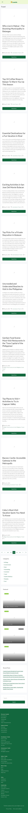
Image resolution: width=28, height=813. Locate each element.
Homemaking (7, 484)
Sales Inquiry (3, 786)
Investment (15, 52)
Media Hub (3, 772)
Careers (2, 720)
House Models (4, 728)
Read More (14, 57)
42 (14, 552)
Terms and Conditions (17, 808)
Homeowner (3, 780)
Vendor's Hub (4, 796)
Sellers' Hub (3, 758)
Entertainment (15, 254)
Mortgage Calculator (5, 751)
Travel (19, 52)
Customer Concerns (5, 788)
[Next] (23, 552)
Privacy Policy (9, 808)
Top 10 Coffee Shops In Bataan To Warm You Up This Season (13, 82)
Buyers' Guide (4, 738)
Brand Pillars (3, 717)
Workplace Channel (5, 795)
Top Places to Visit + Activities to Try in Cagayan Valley (11, 401)
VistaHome (3, 749)
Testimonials (3, 719)
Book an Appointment (5, 742)
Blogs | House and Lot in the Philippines (12, 367)
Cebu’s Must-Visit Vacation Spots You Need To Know (13, 513)
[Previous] (2, 552)
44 (20, 552)
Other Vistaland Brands (6, 722)
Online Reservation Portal (6, 743)
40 (8, 552)
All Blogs (6, 562)
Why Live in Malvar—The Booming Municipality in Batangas (13, 29)
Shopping (6, 579)
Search (14, 702)
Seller (2, 782)
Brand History (4, 715)
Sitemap (2, 793)
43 (17, 552)
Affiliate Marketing (4, 770)
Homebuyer (3, 779)
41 (11, 552)
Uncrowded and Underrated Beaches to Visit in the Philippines (12, 286)
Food (13, 104)
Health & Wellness (8, 576)
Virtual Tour (3, 740)
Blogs (2, 769)
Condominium (4, 732)
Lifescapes (3, 727)
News (5, 567)
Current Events (7, 564)
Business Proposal (5, 791)
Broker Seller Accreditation (6, 759)
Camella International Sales (6, 763)
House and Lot (4, 730)
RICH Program (4, 761)
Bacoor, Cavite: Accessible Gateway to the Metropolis (14, 461)
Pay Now (3, 745)
